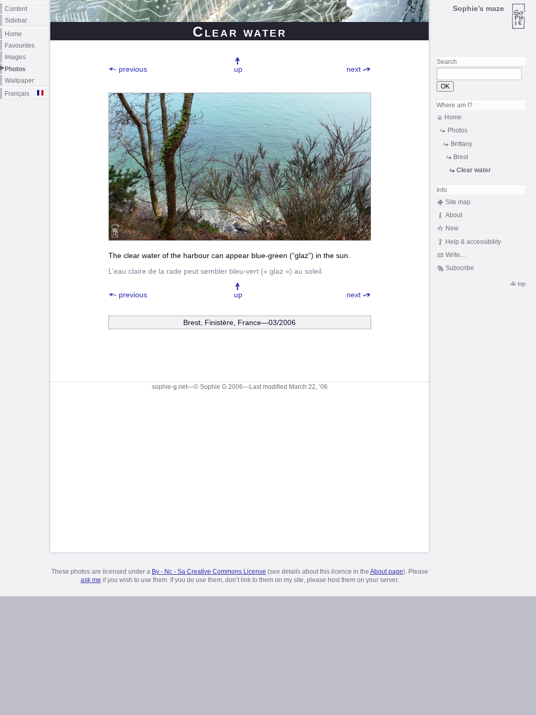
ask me (91, 580)
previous (133, 69)
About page (386, 571)
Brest (460, 156)
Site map (458, 201)
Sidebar (16, 20)
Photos (15, 68)
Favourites (20, 45)
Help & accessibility (473, 241)
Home (13, 33)
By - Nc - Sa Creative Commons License (209, 571)
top (522, 284)
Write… (455, 254)
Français (17, 93)
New (452, 228)
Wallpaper (19, 80)
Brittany (461, 143)
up (238, 69)
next (354, 69)
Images (15, 56)
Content (16, 8)
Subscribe (459, 267)
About (453, 214)
